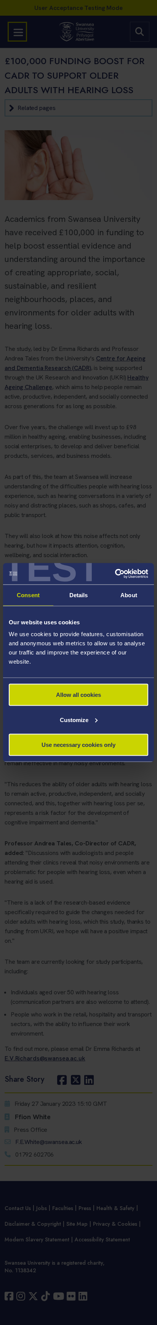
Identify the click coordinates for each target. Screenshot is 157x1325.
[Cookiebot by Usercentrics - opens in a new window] (115, 574)
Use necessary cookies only (78, 745)
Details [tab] (78, 594)
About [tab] (128, 594)
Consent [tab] (28, 594)
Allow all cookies (78, 695)
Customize (74, 719)
